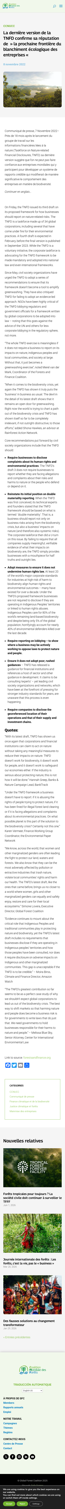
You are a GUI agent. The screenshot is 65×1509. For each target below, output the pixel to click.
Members (8, 1402)
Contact (7, 1448)
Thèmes (8, 1427)
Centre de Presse (13, 1443)
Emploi (7, 1412)
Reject (22, 1504)
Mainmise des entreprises (23, 1111)
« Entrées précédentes (16, 1337)
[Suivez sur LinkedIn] (26, 1456)
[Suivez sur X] (6, 1456)
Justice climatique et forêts (24, 1106)
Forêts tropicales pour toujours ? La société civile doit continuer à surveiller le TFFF (32, 1197)
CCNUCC (9, 26)
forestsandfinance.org (37, 1057)
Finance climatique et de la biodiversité (29, 1101)
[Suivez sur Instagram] (19, 1456)
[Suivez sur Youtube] (32, 1456)
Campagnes (10, 1423)
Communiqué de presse (22, 1096)
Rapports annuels (13, 1407)
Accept (9, 1504)
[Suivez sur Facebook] (12, 1456)
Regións (7, 1432)
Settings (36, 1504)
